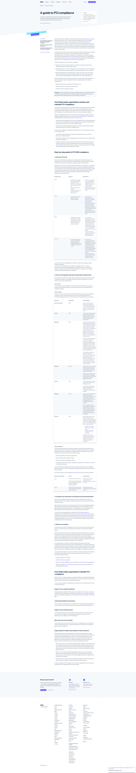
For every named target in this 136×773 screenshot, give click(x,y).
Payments (56, 733)
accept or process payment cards (70, 58)
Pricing (70, 1)
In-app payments (72, 718)
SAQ (91, 198)
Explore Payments (72, 689)
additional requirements (73, 472)
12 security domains (80, 68)
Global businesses (72, 717)
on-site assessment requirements (86, 562)
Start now (43, 689)
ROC (90, 182)
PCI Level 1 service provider (64, 577)
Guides (41, 5)
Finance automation (72, 715)
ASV (86, 190)
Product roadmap (86, 727)
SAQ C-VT (91, 411)
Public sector (71, 739)
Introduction (42, 38)
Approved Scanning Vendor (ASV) (68, 167)
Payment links (57, 732)
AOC (86, 181)
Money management (72, 721)
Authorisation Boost (58, 709)
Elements (77, 116)
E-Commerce (71, 712)
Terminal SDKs (89, 116)
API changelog (71, 758)
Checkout (73, 116)
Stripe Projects (71, 761)
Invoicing (56, 726)
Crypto (56, 718)
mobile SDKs (83, 116)
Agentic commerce (72, 709)
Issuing (56, 727)
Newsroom (85, 730)
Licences (85, 718)
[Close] (134, 767)
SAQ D (84, 422)
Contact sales (91, 1)
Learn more (85, 21)
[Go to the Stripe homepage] (41, 705)
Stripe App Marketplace (73, 746)
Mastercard (74, 267)
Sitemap (84, 719)
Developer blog (72, 762)
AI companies (71, 726)
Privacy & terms (86, 714)
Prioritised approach (60, 557)
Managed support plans (87, 738)
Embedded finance (72, 714)
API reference (71, 755)
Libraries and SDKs (72, 759)
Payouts (56, 735)
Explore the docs (86, 687)
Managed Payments (58, 730)
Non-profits (71, 736)
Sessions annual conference (88, 712)
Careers (84, 728)
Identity (56, 724)
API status (71, 756)
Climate (56, 715)
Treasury (56, 743)
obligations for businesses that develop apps (71, 564)
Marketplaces (71, 720)
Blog (84, 709)
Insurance (70, 733)
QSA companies (59, 144)
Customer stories (86, 708)
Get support (85, 737)
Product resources (49, 5)
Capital (56, 712)
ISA (89, 209)
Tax (55, 740)
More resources (86, 722)
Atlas (55, 708)
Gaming (70, 730)
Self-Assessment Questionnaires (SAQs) (90, 229)
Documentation (72, 753)
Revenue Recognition (58, 738)
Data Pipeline (57, 720)
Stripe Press (85, 731)
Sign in (85, 1)
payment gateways (71, 171)
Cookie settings (86, 721)
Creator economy (72, 727)
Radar (88, 434)
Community (85, 711)
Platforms (71, 723)
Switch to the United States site (115, 770)
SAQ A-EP (85, 370)
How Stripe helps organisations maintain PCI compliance (46, 48)
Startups (70, 708)
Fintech (70, 729)
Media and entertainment (73, 735)
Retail (70, 740)
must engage (85, 263)
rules (90, 437)
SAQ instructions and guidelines (63, 559)
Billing (56, 711)
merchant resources (87, 513)
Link (55, 729)
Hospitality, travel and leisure (74, 732)
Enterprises (71, 706)
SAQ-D (57, 658)
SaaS (70, 724)
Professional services (73, 738)
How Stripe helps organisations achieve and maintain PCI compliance (46, 41)
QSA (86, 185)
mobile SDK (88, 322)
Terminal (56, 742)
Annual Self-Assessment (88, 487)
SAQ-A (57, 643)
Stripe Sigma (57, 739)
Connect (56, 717)
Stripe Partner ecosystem (73, 747)
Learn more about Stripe (45, 23)
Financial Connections (58, 723)
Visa (57, 265)
